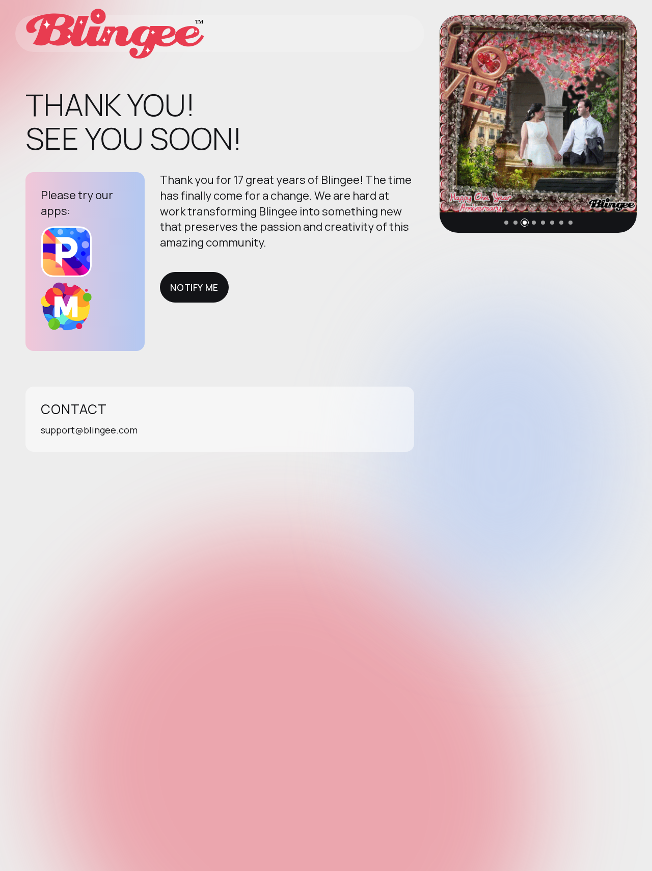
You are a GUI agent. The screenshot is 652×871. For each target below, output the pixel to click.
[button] (506, 223)
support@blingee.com (89, 430)
